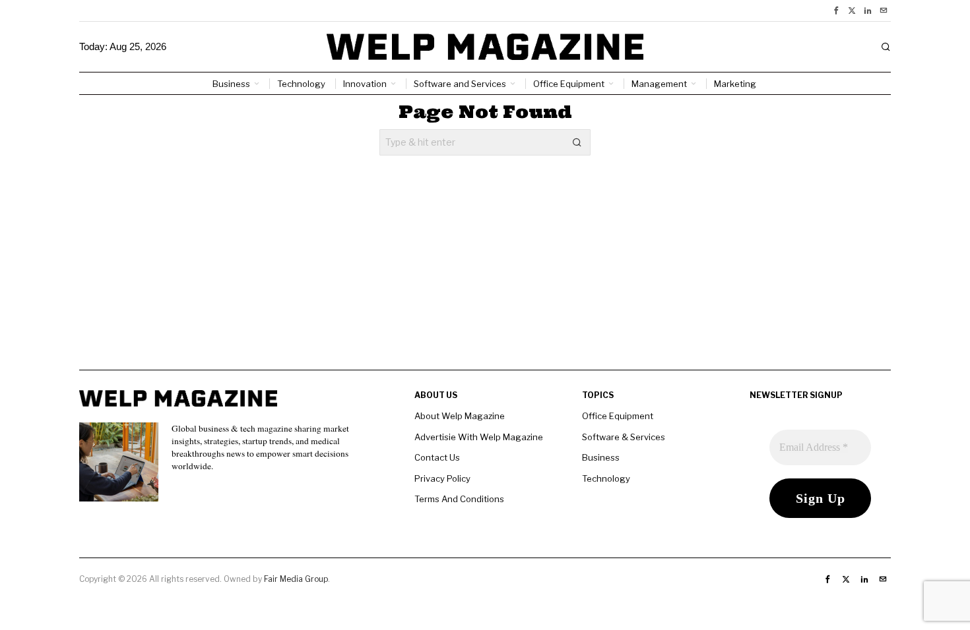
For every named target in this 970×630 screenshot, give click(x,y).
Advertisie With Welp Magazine (478, 437)
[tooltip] (836, 10)
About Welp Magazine (459, 416)
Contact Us (437, 457)
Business (601, 457)
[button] (577, 142)
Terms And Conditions (459, 499)
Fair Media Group (296, 579)
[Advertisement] (485, 277)
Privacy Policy (442, 478)
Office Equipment (617, 416)
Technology (606, 478)
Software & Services (623, 437)
